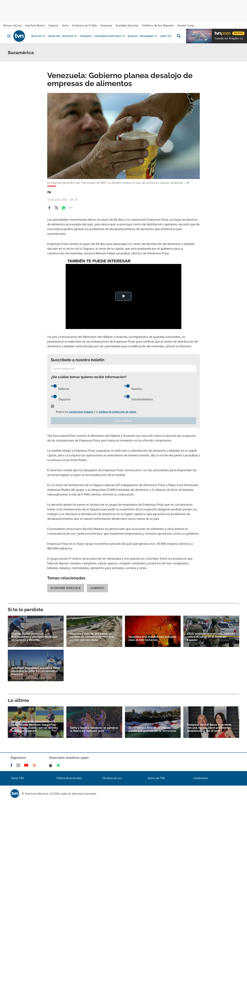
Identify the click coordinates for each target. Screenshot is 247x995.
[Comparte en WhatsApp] (63, 207)
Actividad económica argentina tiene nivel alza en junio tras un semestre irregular (35, 671)
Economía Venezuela (65, 588)
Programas (147, 36)
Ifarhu (65, 25)
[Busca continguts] (178, 36)
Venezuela (106, 25)
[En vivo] (217, 32)
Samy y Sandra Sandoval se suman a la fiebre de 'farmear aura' (94, 729)
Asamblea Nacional (127, 25)
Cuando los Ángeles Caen (229, 38)
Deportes (67, 36)
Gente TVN (166, 36)
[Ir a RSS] (35, 765)
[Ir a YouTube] (27, 765)
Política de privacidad (69, 778)
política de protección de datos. (118, 411)
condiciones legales (81, 411)
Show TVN (54, 36)
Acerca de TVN (156, 778)
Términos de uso (112, 778)
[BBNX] (14, 793)
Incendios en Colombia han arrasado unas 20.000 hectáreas (152, 638)
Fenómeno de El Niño (84, 25)
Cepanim (53, 25)
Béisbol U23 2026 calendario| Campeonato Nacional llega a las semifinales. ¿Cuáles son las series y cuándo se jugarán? (34, 726)
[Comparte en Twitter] (56, 207)
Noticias (36, 36)
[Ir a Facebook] (12, 765)
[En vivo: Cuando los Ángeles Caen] (199, 36)
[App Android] (59, 765)
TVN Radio (86, 36)
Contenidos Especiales (107, 36)
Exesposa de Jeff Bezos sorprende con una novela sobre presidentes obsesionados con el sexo (209, 727)
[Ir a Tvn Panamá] (19, 36)
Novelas (133, 36)
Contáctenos (200, 778)
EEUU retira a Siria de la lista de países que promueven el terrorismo (152, 729)
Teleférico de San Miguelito (158, 25)
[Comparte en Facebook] (49, 207)
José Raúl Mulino (35, 25)
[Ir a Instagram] (19, 765)
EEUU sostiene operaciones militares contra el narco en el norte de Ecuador (211, 637)
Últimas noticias (12, 25)
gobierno (97, 588)
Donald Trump (185, 25)
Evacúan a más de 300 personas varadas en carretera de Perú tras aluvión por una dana (92, 637)
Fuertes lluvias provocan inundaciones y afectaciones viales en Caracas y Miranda (34, 637)
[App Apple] (51, 765)
